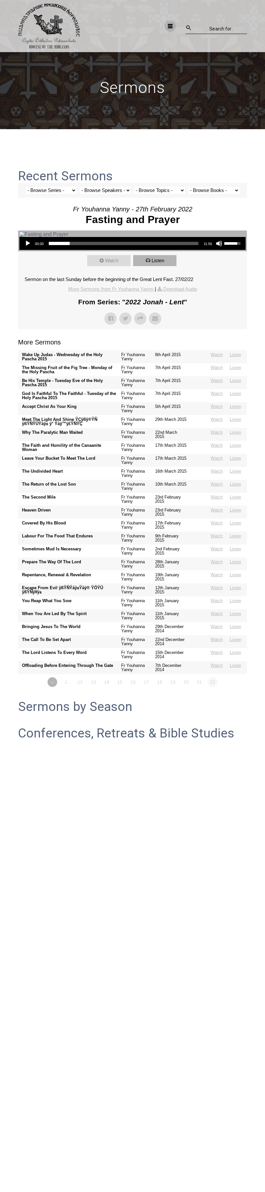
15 (119, 682)
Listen (158, 260)
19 (172, 682)
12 (80, 682)
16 (133, 682)
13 (93, 682)
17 (146, 682)
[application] (132, 243)
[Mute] (219, 243)
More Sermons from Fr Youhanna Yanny (111, 289)
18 (159, 682)
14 (106, 682)
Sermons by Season (75, 706)
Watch (111, 260)
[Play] (28, 243)
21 (199, 682)
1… (68, 682)
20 (186, 682)
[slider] (123, 243)
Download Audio (180, 289)
